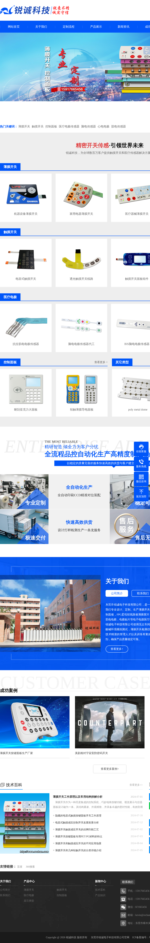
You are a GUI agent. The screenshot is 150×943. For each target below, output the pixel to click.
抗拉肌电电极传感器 (26, 344)
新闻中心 (100, 881)
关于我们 (41, 26)
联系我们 (5, 895)
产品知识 (100, 895)
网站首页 (14, 26)
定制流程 (68, 26)
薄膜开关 (24, 126)
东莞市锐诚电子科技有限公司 (107, 937)
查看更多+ (117, 648)
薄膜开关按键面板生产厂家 (16, 753)
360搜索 (30, 866)
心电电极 (103, 126)
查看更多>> (136, 785)
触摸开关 (38, 126)
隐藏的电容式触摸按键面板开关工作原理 (78, 815)
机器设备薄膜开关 (26, 213)
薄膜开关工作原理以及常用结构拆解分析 (77, 796)
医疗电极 (29, 895)
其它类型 (29, 900)
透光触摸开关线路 (81, 278)
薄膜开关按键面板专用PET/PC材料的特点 (78, 836)
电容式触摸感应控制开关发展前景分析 (77, 822)
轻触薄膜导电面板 (81, 409)
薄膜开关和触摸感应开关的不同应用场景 (78, 843)
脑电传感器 (88, 126)
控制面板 (51, 126)
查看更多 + (101, 362)
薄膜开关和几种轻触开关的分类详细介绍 (78, 850)
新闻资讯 (123, 26)
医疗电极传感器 (69, 126)
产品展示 (96, 26)
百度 (19, 866)
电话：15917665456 (138, 899)
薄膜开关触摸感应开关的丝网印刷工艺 (77, 829)
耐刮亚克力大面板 (26, 409)
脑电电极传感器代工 (81, 344)
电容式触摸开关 (26, 278)
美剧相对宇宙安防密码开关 (91, 753)
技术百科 (100, 889)
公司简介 (117, 593)
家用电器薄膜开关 (81, 213)
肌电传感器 (118, 126)
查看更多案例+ (110, 768)
